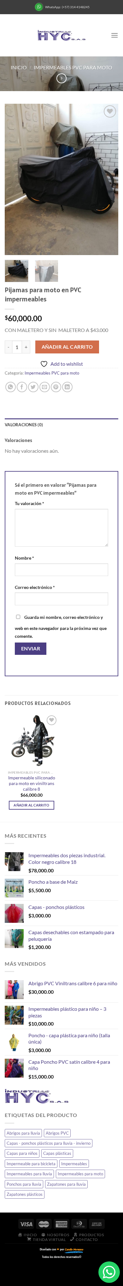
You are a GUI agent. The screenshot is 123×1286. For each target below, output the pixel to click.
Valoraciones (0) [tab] (24, 424)
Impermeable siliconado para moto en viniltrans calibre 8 (31, 783)
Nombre (24, 558)
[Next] (108, 179)
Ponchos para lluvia (24, 1184)
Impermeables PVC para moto (73, 67)
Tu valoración (29, 503)
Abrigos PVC (57, 1133)
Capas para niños (22, 1153)
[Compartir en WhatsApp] (10, 387)
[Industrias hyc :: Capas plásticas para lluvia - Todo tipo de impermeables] (61, 35)
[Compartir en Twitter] (33, 387)
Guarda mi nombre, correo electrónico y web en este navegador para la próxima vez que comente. (61, 626)
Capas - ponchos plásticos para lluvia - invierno (49, 1143)
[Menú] (114, 35)
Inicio (19, 67)
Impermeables (74, 1163)
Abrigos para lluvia (23, 1133)
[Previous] (14, 179)
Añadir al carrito (67, 347)
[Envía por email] (44, 387)
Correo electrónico (35, 587)
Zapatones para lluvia (66, 1184)
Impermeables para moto (80, 1173)
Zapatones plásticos (25, 1194)
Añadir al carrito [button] (32, 805)
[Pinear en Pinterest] (56, 387)
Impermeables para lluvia (29, 1173)
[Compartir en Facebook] (22, 387)
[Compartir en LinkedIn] (67, 387)
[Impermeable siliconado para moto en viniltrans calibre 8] (31, 740)
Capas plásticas (57, 1153)
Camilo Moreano (74, 1249)
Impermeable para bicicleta (31, 1163)
